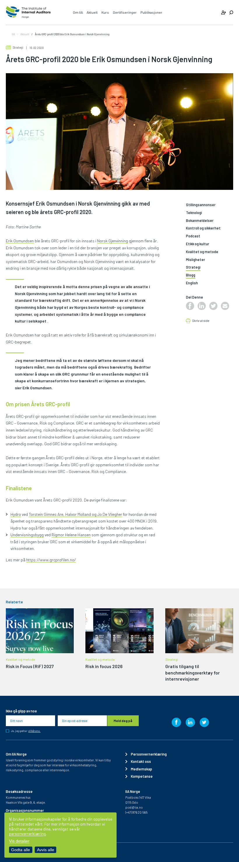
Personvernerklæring (149, 754)
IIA (13, 34)
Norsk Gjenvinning (112, 240)
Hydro (15, 514)
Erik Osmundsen (20, 240)
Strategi (18, 47)
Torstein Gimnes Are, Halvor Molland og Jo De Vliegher (75, 514)
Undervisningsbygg (27, 534)
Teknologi (194, 213)
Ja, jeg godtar (26, 731)
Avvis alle (45, 849)
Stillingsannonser (201, 205)
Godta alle (20, 849)
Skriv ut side (200, 321)
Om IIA (78, 12)
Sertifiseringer (125, 12)
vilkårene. (34, 731)
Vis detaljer (19, 841)
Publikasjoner (151, 12)
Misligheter (195, 260)
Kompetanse (142, 776)
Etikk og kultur (197, 244)
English (192, 283)
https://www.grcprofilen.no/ (51, 559)
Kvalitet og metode (202, 252)
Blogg (190, 275)
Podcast (193, 236)
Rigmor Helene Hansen (71, 534)
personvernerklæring (27, 833)
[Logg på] (223, 12)
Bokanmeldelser (200, 220)
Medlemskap (141, 769)
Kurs (105, 12)
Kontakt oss (141, 761)
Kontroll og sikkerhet (203, 228)
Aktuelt (92, 12)
